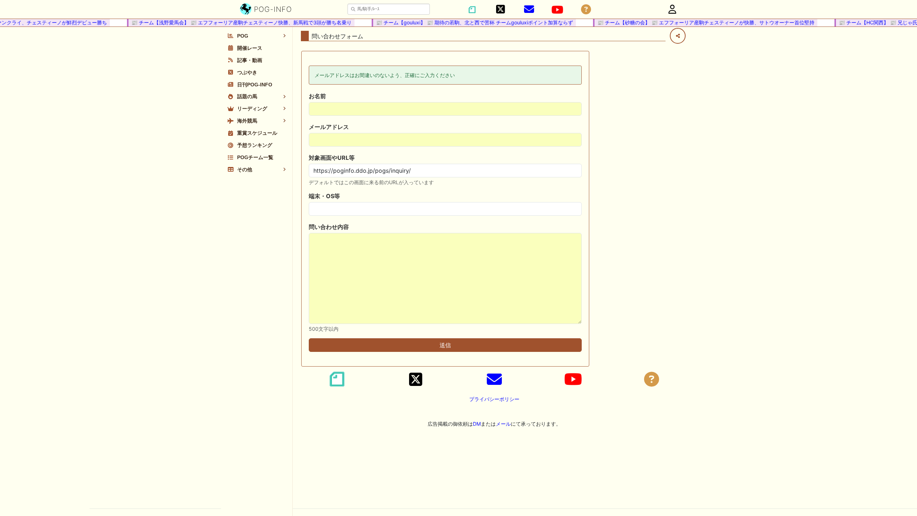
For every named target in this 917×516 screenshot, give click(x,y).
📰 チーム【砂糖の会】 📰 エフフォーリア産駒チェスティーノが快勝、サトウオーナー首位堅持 (701, 22)
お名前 (317, 96)
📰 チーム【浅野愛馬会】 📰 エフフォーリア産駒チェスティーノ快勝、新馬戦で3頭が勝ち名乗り (236, 22)
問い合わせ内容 (329, 226)
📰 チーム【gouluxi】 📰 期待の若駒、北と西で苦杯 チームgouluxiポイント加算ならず (469, 22)
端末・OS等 (324, 196)
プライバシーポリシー (494, 399)
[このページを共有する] (678, 36)
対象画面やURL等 (332, 157)
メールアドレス (329, 126)
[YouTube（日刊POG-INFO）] (557, 9)
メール (503, 424)
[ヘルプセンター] (586, 9)
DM (477, 424)
